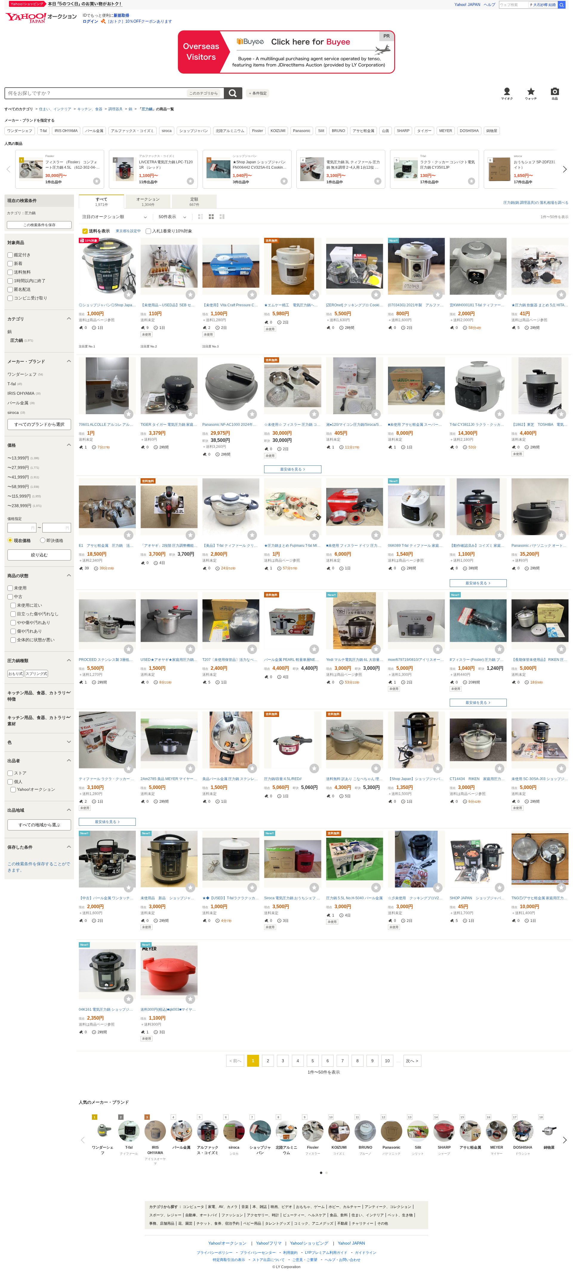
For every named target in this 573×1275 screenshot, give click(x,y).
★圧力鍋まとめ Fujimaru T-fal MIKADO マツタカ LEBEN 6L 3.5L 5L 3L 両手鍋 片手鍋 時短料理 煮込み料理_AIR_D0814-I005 (292, 545)
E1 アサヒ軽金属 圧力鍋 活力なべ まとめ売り (107, 545)
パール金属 (94, 131)
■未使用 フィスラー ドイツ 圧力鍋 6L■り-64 (354, 545)
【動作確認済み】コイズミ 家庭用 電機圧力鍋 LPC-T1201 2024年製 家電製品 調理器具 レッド (478, 545)
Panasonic (301, 131)
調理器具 (115, 109)
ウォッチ (531, 98)
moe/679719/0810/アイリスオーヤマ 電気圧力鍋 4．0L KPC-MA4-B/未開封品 (416, 660)
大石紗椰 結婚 (544, 5)
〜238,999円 (24, 505)
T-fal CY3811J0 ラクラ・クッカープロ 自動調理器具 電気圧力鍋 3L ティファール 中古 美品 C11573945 (478, 425)
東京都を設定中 (128, 231)
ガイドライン (365, 1253)
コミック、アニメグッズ (313, 1223)
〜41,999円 (23, 477)
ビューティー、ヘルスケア (304, 1215)
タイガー (424, 131)
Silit (321, 131)
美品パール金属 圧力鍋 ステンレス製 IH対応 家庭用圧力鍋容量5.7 (230, 779)
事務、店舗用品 (161, 1223)
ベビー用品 (252, 1223)
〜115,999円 (24, 496)
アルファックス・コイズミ (132, 131)
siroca (167, 131)
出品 (555, 98)
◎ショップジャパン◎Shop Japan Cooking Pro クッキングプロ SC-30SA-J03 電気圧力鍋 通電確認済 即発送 (107, 305)
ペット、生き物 (400, 1215)
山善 (385, 131)
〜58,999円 (23, 486)
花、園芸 (185, 1223)
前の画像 (84, 1140)
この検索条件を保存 (39, 225)
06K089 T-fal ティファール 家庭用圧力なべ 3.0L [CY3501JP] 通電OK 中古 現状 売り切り (416, 545)
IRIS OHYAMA (66, 131)
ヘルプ (489, 4)
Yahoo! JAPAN (467, 4)
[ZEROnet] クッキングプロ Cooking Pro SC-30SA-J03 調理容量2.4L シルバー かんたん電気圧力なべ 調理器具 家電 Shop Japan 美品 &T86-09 (354, 305)
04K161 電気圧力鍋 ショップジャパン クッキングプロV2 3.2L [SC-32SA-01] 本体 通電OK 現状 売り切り (107, 1009)
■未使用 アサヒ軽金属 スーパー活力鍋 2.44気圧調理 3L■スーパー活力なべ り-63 (416, 425)
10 (387, 1060)
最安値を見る (291, 469)
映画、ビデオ (281, 1207)
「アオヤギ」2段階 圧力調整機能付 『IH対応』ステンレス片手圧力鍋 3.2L (169, 545)
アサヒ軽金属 (363, 131)
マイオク (507, 98)
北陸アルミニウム (230, 131)
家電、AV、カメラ (223, 1207)
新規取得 (121, 15)
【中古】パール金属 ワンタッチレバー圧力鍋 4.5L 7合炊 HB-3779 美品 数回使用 (107, 898)
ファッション (232, 1215)
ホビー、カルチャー (345, 1207)
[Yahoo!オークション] (42, 15)
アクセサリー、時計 (263, 1215)
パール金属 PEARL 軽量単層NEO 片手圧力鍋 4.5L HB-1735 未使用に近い (292, 660)
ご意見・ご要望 (304, 1260)
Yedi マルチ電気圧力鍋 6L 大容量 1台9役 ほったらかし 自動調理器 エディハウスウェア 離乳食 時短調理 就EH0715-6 (354, 660)
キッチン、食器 (89, 109)
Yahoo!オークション (227, 1243)
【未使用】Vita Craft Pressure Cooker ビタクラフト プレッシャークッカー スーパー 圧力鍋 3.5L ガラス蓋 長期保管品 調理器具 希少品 (230, 305)
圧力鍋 (147, 109)
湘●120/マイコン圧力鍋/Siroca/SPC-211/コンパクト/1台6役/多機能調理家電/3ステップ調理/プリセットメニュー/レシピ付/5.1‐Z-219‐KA (354, 425)
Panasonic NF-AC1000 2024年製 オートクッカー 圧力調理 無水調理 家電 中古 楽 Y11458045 (230, 425)
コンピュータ (193, 1207)
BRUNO (338, 131)
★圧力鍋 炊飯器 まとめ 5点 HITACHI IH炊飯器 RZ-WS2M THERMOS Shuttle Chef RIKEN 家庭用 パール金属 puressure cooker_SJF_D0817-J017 (540, 305)
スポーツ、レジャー (165, 1215)
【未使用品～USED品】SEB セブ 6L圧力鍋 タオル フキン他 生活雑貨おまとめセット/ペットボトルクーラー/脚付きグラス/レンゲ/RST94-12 (169, 305)
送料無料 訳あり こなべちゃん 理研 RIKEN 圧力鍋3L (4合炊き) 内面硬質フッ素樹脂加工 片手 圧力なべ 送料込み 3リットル (354, 779)
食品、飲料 (339, 1215)
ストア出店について (268, 1260)
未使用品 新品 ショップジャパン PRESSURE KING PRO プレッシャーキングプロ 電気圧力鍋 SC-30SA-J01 (169, 898)
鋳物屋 (491, 131)
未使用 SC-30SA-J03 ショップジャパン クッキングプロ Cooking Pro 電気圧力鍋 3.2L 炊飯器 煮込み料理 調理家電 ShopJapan (540, 779)
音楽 (245, 1207)
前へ (9, 169)
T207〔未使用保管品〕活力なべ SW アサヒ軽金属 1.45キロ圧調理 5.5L (230, 660)
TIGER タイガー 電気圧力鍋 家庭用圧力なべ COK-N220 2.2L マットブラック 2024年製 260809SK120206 (169, 425)
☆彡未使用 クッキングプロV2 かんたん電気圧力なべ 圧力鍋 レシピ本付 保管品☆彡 (416, 898)
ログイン (90, 21)
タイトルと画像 (200, 216)
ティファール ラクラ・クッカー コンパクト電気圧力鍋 (107, 779)
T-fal (43, 131)
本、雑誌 (259, 1207)
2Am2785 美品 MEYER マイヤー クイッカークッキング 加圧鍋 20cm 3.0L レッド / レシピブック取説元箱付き (169, 779)
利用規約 (290, 1253)
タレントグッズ (277, 1223)
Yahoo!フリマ (269, 1243)
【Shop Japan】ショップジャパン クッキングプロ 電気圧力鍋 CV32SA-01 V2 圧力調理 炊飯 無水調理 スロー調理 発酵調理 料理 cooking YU (416, 779)
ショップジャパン (193, 131)
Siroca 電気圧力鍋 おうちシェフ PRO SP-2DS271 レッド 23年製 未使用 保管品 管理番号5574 (292, 898)
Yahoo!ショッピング (309, 1243)
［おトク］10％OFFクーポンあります (139, 21)
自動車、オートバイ (201, 1215)
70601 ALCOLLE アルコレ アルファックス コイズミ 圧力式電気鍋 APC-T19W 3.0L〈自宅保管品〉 (107, 425)
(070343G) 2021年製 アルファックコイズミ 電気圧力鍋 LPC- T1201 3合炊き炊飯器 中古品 (416, 305)
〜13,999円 (23, 458)
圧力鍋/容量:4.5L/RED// (282, 779)
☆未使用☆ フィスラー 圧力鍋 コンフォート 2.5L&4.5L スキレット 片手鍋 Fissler (292, 425)
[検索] (562, 5)
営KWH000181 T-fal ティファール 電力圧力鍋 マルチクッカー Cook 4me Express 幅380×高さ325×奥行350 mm (478, 305)
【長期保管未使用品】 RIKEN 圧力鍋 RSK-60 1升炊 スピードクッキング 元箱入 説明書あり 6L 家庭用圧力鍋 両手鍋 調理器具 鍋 (540, 660)
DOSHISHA (469, 131)
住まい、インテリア (55, 109)
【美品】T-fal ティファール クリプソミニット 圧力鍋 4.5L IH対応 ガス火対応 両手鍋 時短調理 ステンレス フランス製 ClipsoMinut (230, 545)
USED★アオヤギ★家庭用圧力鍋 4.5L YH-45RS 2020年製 (169, 660)
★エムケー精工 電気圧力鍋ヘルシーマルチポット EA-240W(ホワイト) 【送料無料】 (292, 305)
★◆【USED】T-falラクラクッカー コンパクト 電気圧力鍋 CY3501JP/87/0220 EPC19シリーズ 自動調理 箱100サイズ (230, 898)
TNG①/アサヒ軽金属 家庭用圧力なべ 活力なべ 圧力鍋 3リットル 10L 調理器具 (540, 898)
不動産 (342, 1223)
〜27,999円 (23, 467)
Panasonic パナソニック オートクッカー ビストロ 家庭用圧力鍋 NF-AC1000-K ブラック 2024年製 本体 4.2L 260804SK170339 (540, 545)
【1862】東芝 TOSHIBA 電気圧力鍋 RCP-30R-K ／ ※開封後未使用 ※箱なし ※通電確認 (540, 425)
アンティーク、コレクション (388, 1207)
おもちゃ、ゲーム (310, 1207)
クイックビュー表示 (222, 216)
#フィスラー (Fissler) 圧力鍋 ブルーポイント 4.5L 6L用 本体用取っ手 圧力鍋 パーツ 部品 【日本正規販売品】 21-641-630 (478, 660)
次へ (563, 169)
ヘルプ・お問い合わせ (343, 1260)
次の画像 (563, 1140)
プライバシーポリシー (214, 1253)
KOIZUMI (278, 131)
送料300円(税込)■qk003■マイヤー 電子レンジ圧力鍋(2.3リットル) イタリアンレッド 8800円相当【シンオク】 (169, 1009)
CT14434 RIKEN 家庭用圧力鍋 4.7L (478, 779)
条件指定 (257, 93)
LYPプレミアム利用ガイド (326, 1253)
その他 (382, 1223)
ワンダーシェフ (19, 131)
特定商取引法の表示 (229, 1260)
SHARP (403, 131)
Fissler (257, 131)
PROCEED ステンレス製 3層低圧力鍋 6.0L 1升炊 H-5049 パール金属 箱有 (107, 660)
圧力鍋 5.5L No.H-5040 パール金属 (354, 898)
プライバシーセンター (258, 1253)
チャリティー (362, 1223)
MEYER (445, 131)
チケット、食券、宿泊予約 (217, 1223)
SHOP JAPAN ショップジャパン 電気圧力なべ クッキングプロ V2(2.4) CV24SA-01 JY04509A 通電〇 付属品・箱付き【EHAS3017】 (478, 898)
